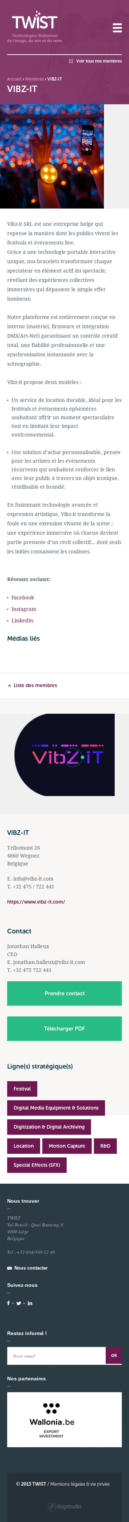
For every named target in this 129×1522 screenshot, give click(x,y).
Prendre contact (65, 993)
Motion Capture (67, 1146)
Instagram (23, 609)
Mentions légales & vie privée (80, 1484)
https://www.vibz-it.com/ (36, 902)
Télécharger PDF (64, 1028)
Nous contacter (31, 1268)
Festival (22, 1089)
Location (24, 1146)
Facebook (22, 597)
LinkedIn (22, 620)
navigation (117, 27)
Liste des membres (35, 685)
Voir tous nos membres (99, 61)
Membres (34, 79)
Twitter (18, 1303)
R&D (105, 1146)
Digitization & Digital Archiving (49, 1127)
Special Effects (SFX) (37, 1165)
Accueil (14, 79)
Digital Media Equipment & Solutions (56, 1108)
